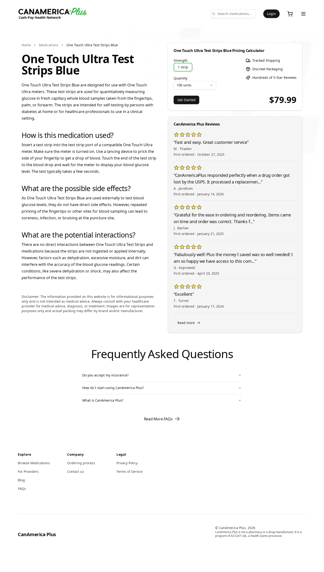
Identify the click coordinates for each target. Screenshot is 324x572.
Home (26, 45)
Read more (186, 322)
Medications (48, 45)
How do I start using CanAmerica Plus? (113, 387)
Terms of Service (129, 471)
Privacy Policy (127, 463)
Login (271, 13)
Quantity (180, 78)
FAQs (22, 488)
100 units (184, 85)
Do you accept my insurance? (105, 375)
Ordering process (81, 463)
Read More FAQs (158, 419)
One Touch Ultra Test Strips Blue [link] (92, 45)
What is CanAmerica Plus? (102, 400)
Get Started (186, 100)
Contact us (75, 471)
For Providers (28, 471)
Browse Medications (34, 463)
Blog (21, 480)
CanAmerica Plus (37, 534)
